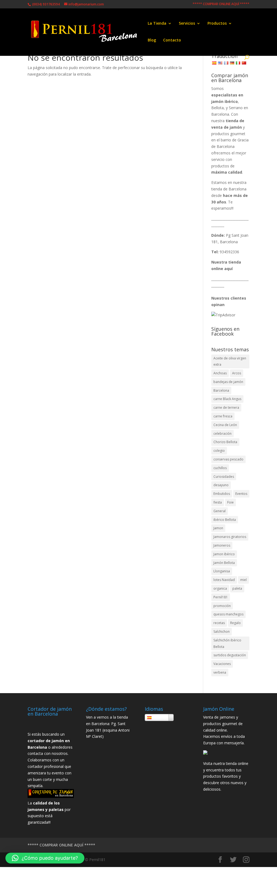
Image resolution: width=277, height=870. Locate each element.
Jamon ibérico (224, 554)
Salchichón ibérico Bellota (227, 643)
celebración (222, 433)
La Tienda (157, 23)
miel (243, 579)
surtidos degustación (229, 655)
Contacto (172, 40)
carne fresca (222, 416)
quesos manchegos (228, 614)
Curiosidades (223, 476)
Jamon (218, 528)
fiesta (217, 502)
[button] (44, 858)
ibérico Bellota (224, 519)
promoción (222, 605)
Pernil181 (220, 597)
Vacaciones (222, 663)
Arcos (236, 373)
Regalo (235, 623)
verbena (219, 672)
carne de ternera (226, 407)
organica (220, 588)
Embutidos (221, 493)
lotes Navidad (224, 579)
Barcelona (221, 390)
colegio (219, 450)
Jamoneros (221, 545)
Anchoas (220, 373)
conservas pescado (228, 459)
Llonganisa (221, 571)
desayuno (221, 485)
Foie (230, 502)
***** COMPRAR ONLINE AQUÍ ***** (221, 4)
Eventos (241, 493)
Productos (217, 23)
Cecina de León (225, 425)
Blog (152, 40)
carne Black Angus (227, 399)
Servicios (187, 23)
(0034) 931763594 (45, 4)
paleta (237, 588)
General (219, 511)
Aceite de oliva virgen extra (229, 361)
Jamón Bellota (224, 562)
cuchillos (220, 468)
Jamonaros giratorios (229, 536)
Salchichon (221, 631)
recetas (219, 623)
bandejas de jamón (228, 381)
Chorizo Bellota (225, 442)
